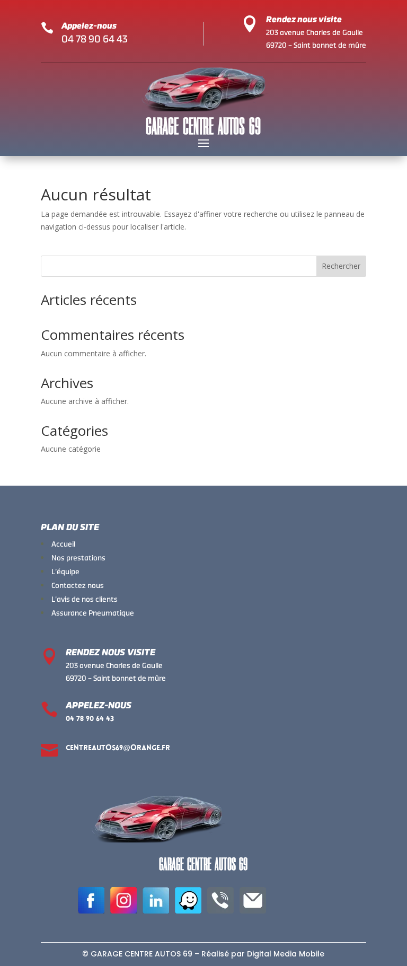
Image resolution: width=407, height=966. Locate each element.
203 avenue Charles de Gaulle (314, 32)
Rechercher (341, 266)
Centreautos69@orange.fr (118, 748)
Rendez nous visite (304, 19)
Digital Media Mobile (285, 954)
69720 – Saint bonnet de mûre (316, 45)
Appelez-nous (89, 25)
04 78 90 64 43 (94, 39)
